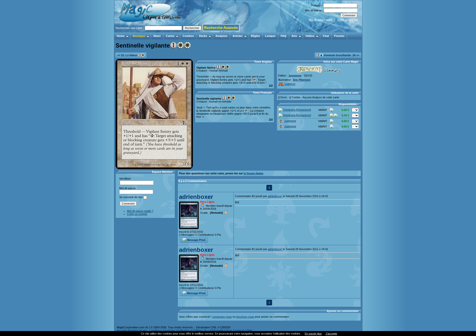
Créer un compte (347, 19)
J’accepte (331, 333)
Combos (188, 35)
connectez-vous (222, 316)
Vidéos (309, 35)
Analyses (221, 35)
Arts (294, 35)
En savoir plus (313, 333)
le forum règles (253, 173)
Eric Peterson (301, 79)
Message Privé (196, 239)
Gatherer (290, 83)
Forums (339, 35)
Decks (203, 35)
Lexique (270, 35)
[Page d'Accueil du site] (150, 30)
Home (120, 35)
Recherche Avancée (221, 28)
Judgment (290, 120)
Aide (249, 330)
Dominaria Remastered (297, 109)
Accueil (121, 330)
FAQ (283, 35)
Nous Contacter (235, 330)
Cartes (170, 35)
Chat (326, 35)
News (157, 35)
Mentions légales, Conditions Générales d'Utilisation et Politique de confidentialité (176, 330)
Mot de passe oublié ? (322, 19)
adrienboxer (196, 196)
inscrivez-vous (245, 316)
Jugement (294, 75)
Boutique (139, 35)
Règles (255, 35)
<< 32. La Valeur (127, 55)
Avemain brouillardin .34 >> (341, 55)
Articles (237, 35)
